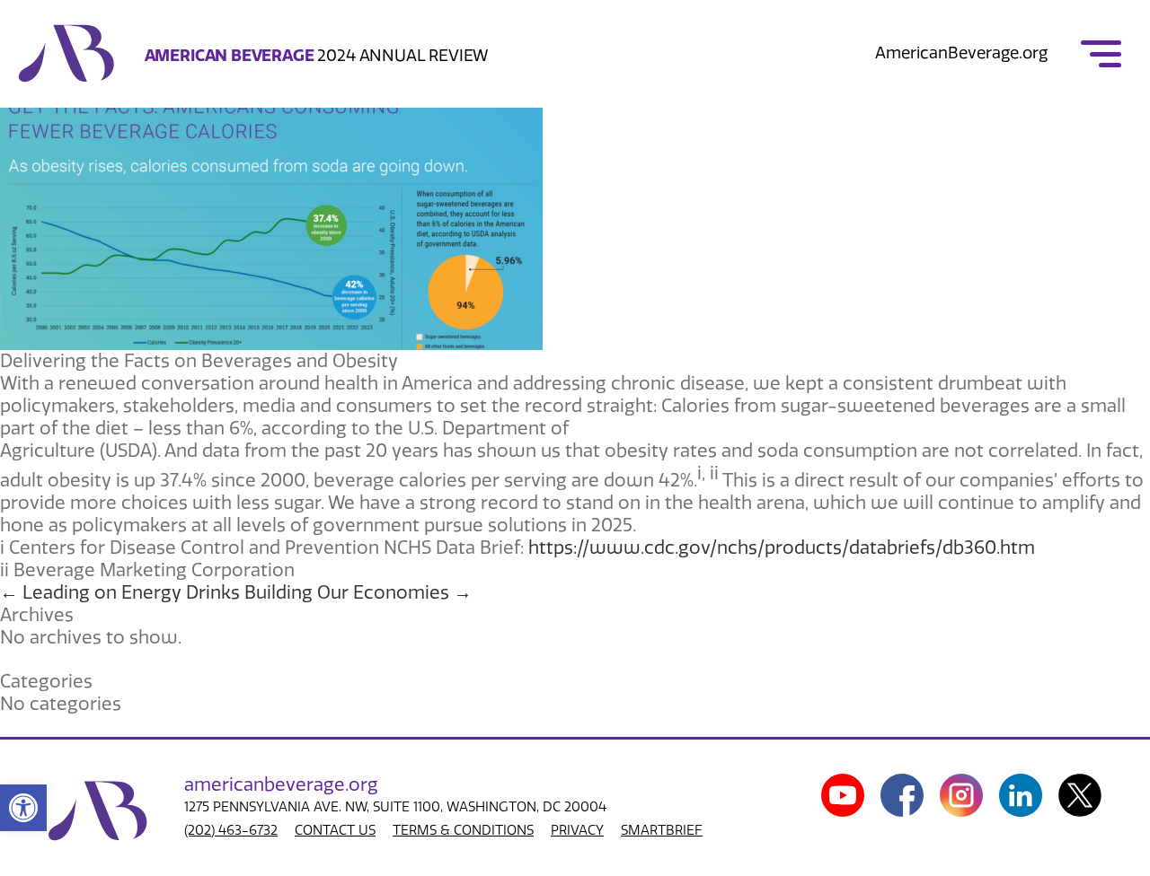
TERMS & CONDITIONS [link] (463, 830)
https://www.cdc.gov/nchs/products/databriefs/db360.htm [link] (781, 547)
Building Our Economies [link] (358, 592)
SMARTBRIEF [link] (662, 830)
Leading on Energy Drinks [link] (120, 592)
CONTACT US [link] (335, 830)
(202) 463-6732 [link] (231, 830)
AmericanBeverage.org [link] (961, 53)
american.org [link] (281, 784)
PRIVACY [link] (577, 830)
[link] (23, 807)
